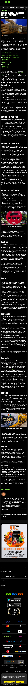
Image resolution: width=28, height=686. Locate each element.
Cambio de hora (6, 52)
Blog (7, 7)
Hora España (5, 59)
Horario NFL (5, 66)
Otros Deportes (12, 7)
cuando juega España (12, 369)
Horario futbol (6, 64)
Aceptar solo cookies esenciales (10, 682)
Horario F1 (4, 61)
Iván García (6, 35)
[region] (14, 678)
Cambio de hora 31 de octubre (10, 55)
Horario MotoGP (6, 62)
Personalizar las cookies (6, 679)
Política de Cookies (16, 677)
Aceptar (20, 682)
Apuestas (2, 7)
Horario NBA (5, 68)
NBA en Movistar (8, 460)
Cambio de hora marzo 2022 (9, 54)
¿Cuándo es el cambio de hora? (10, 57)
